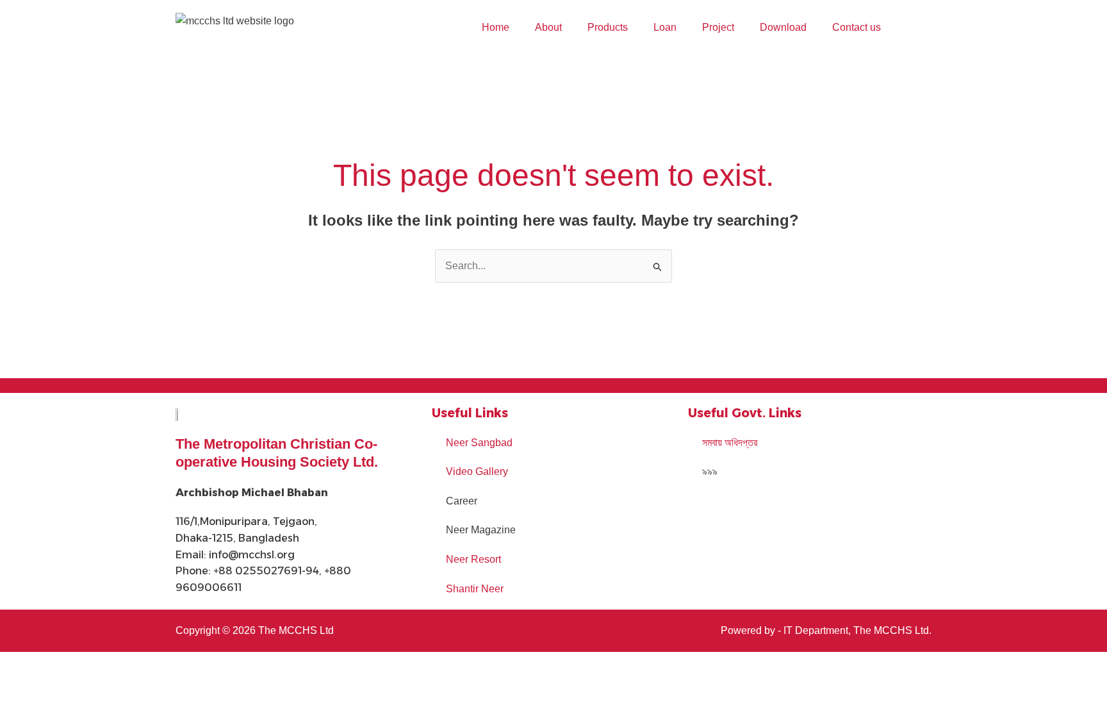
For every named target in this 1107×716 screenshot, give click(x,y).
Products (607, 27)
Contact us (856, 27)
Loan (664, 27)
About (548, 27)
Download (783, 27)
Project (718, 27)
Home (495, 27)
